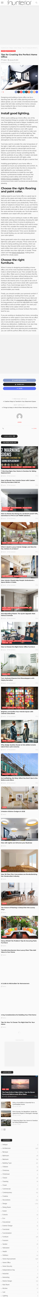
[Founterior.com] (19, 2)
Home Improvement (16, 467)
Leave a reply (8, 436)
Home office (17, 641)
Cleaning (20, 1287)
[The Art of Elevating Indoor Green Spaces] (19, 1042)
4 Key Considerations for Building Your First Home (18, 1015)
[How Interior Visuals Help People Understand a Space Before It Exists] (19, 566)
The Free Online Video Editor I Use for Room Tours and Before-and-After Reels (18, 1199)
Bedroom (20, 1265)
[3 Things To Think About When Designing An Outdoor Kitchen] (19, 1114)
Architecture (6, 467)
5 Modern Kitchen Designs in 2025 (13, 811)
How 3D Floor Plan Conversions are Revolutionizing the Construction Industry (19, 875)
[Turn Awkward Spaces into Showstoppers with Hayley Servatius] (19, 664)
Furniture (10, 641)
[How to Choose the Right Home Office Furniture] (19, 633)
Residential (5, 509)
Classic (20, 1283)
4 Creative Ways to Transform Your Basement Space (19, 401)
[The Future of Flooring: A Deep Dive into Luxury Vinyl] (19, 894)
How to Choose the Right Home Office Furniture (18, 647)
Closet (20, 1290)
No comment (12, 476)
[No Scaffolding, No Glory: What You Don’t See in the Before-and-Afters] (19, 764)
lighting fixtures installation (10, 179)
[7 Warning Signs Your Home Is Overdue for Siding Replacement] (19, 457)
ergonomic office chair (24, 300)
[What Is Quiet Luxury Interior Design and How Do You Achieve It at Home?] (19, 533)
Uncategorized (6, 609)
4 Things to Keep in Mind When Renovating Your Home (19, 407)
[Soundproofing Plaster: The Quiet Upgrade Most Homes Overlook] (19, 600)
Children (20, 1272)
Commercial (20, 1294)
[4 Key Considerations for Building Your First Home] (19, 1001)
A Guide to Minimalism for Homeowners (15, 983)
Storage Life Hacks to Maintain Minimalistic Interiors (19, 1096)
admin (5, 60)
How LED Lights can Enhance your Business (16, 843)
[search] (36, 2)
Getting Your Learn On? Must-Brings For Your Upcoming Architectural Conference (17, 1064)
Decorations (5, 1051)
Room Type (5, 642)
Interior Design (11, 51)
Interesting (11, 740)
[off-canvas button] (2, 2)
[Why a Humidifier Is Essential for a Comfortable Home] (6, 1210)
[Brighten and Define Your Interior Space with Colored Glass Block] (19, 698)
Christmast (20, 1279)
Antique (20, 1250)
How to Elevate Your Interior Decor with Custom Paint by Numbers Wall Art (18, 481)
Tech (12, 774)
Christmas (20, 1276)
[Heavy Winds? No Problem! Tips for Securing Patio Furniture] (19, 927)
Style (19, 707)
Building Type (20, 1268)
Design (3, 51)
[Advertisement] (19, 25)
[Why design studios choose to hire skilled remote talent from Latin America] (19, 731)
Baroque (20, 1257)
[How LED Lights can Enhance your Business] (19, 829)
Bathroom (20, 1261)
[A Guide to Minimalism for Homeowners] (19, 970)
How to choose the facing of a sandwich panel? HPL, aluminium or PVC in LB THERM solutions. (19, 514)
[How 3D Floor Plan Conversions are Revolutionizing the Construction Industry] (19, 860)
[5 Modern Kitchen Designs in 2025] (19, 798)
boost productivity (18, 253)
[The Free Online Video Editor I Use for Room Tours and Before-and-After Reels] (19, 1192)
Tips (34, 467)
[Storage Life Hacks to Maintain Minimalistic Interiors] (19, 1082)
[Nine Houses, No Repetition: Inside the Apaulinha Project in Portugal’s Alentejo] (6, 1219)
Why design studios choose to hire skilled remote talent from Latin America (18, 746)
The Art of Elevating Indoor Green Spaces (15, 1056)
